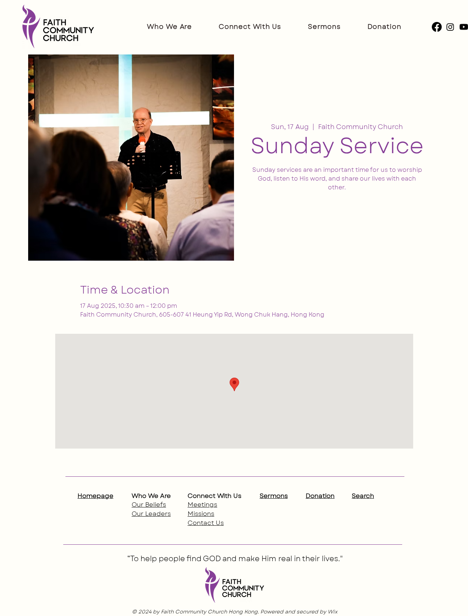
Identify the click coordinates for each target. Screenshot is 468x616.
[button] (169, 26)
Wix (332, 611)
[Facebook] (437, 27)
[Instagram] (450, 27)
